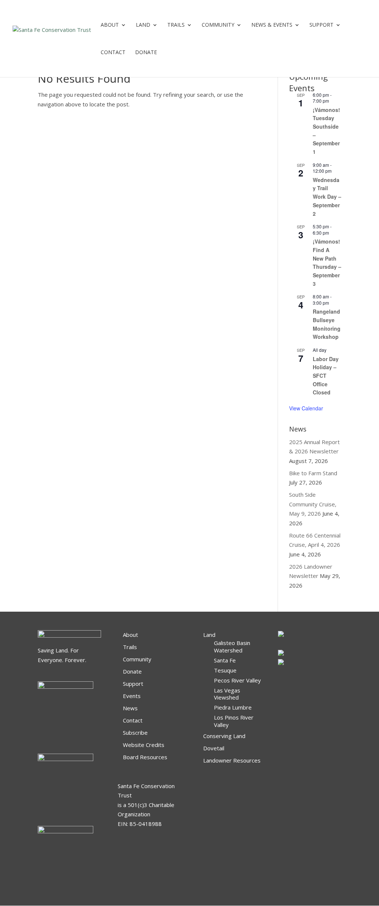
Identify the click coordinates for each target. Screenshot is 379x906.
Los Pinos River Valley (234, 721)
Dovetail (213, 748)
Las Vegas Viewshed (227, 694)
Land (143, 25)
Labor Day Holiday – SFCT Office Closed (326, 375)
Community (218, 25)
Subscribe (135, 732)
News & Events (271, 25)
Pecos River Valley (237, 680)
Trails (176, 25)
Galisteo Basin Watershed (232, 646)
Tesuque (225, 670)
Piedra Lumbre (233, 707)
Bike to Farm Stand (313, 473)
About (110, 25)
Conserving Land (224, 736)
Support (321, 25)
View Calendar (306, 408)
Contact (113, 53)
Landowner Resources (232, 760)
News (130, 708)
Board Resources (145, 757)
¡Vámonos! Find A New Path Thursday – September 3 (327, 262)
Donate (132, 671)
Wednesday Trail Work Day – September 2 (327, 196)
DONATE (146, 53)
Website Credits (143, 744)
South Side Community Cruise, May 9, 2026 (312, 504)
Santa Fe (225, 660)
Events (132, 696)
